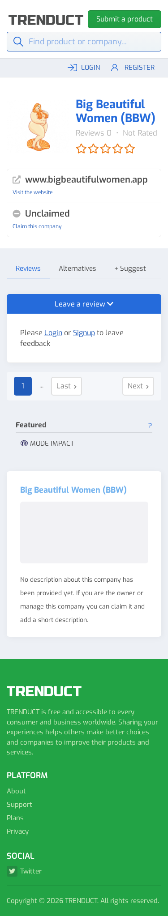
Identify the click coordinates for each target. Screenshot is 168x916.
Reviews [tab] (28, 268)
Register (140, 67)
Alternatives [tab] (77, 268)
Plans (15, 818)
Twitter (31, 871)
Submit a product (124, 19)
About (16, 791)
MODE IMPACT (52, 443)
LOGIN (90, 67)
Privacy (18, 831)
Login (53, 332)
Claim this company (37, 226)
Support (19, 804)
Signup (84, 332)
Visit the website (32, 192)
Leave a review (81, 304)
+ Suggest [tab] (130, 268)
